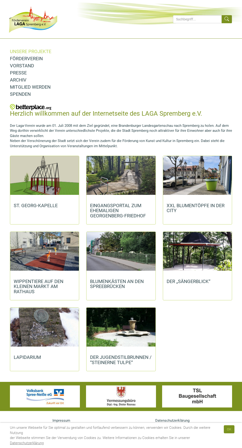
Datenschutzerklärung (27, 443)
